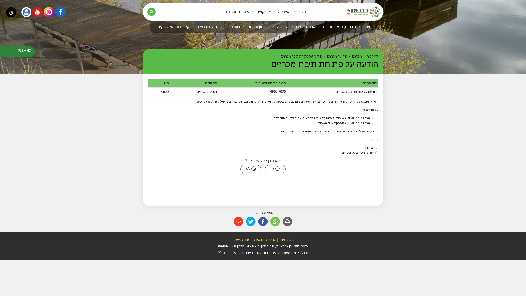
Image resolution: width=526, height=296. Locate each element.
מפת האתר (286, 240)
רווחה (235, 27)
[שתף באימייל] (238, 221)
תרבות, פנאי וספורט (339, 27)
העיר (301, 12)
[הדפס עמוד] (287, 221)
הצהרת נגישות (242, 240)
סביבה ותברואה (209, 27)
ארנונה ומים (305, 27)
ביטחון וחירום (258, 27)
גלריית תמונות (238, 12)
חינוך (367, 27)
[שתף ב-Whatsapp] (275, 221)
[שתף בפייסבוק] (262, 221)
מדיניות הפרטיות (264, 240)
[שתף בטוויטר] (250, 221)
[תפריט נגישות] (11, 12)
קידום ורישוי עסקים (173, 27)
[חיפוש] (151, 12)
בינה (223, 253)
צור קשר (263, 12)
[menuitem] (299, 12)
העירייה (284, 12)
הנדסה (282, 27)
